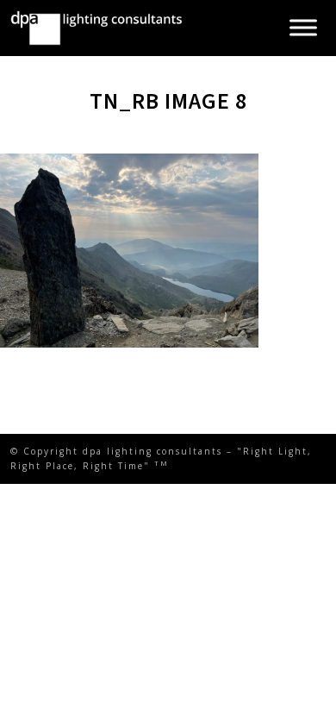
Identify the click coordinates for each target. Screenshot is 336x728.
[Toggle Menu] (303, 28)
